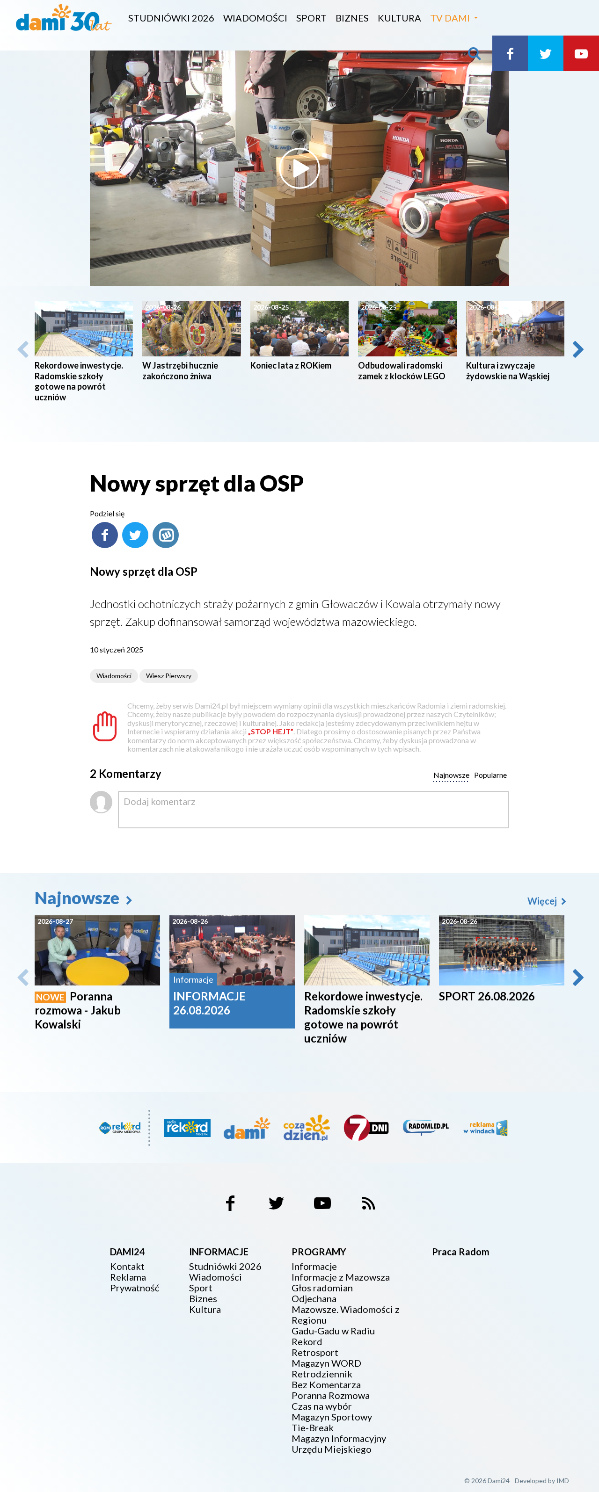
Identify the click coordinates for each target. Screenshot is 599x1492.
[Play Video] (299, 168)
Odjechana (314, 1298)
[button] (577, 349)
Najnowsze (79, 897)
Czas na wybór (322, 1406)
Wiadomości (255, 17)
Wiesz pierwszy (168, 676)
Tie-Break (313, 1427)
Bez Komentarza (326, 1384)
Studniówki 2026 (171, 17)
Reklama (128, 1277)
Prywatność (134, 1287)
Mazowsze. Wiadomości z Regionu (346, 1314)
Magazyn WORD (326, 1363)
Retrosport (315, 1352)
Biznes (352, 17)
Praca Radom (460, 1251)
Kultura (399, 17)
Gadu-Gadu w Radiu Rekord (333, 1336)
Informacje (314, 1266)
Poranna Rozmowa (331, 1395)
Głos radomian (322, 1287)
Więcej (543, 900)
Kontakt (127, 1266)
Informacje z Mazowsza (341, 1277)
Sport (311, 17)
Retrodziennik (322, 1374)
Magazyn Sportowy (332, 1417)
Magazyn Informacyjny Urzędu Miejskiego (339, 1444)
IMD (562, 1481)
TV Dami (450, 17)
